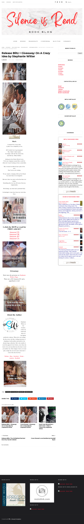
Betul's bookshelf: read (71, 139)
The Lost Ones (66, 176)
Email (59, 86)
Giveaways (67, 41)
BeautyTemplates (16, 519)
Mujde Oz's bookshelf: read (71, 196)
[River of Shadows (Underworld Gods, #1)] (81, 238)
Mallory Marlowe (66, 151)
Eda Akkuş (62, 216)
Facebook (16, 356)
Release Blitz (33, 41)
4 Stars (60, 69)
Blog (11, 356)
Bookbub (17, 358)
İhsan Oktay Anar (63, 203)
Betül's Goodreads (63, 92)
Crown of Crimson (63, 228)
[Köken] (81, 219)
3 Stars (60, 73)
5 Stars (60, 66)
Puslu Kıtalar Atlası (63, 201)
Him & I (64, 144)
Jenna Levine (65, 163)
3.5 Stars (60, 71)
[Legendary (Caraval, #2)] (81, 244)
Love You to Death (67, 162)
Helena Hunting (66, 145)
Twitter (21, 356)
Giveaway (8, 47)
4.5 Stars (60, 68)
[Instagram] (59, 2)
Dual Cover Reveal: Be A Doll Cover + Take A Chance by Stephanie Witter (46, 426)
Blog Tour (56, 41)
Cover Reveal (45, 41)
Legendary (61, 241)
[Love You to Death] (60, 166)
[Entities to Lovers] (60, 154)
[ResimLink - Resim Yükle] (42, 502)
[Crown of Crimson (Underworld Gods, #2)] (81, 232)
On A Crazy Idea (16, 47)
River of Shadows (63, 235)
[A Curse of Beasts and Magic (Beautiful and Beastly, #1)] (60, 160)
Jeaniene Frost (66, 159)
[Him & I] (60, 148)
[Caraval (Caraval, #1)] (81, 250)
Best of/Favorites (17, 2)
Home (3, 2)
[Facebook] (55, 2)
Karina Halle (62, 230)
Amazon (11, 358)
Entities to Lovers (66, 150)
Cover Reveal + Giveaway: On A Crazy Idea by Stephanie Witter (27, 426)
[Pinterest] (61, 2)
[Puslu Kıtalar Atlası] (81, 205)
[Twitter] (57, 2)
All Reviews (61, 65)
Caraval (61, 247)
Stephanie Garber (63, 242)
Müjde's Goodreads (63, 91)
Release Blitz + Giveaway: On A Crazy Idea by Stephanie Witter (9, 426)
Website (7, 356)
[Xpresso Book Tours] (13, 505)
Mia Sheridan (65, 177)
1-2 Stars (60, 74)
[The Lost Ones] (60, 179)
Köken (60, 215)
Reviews (8, 2)
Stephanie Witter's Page (18, 276)
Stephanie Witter (33, 47)
